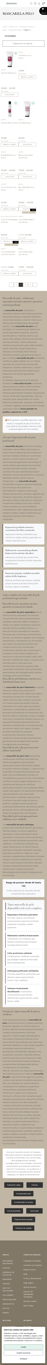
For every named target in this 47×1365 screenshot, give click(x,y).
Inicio (5, 27)
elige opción (9, 94)
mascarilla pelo (14, 30)
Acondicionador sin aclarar (23, 1202)
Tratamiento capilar (14, 1185)
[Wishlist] (35, 3)
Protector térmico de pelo (23, 1219)
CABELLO (13, 27)
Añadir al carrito (27, 77)
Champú (35, 1185)
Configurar (23, 1359)
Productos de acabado (24, 1228)
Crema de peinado (13, 1211)
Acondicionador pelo (23, 1194)
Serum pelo (34, 1211)
